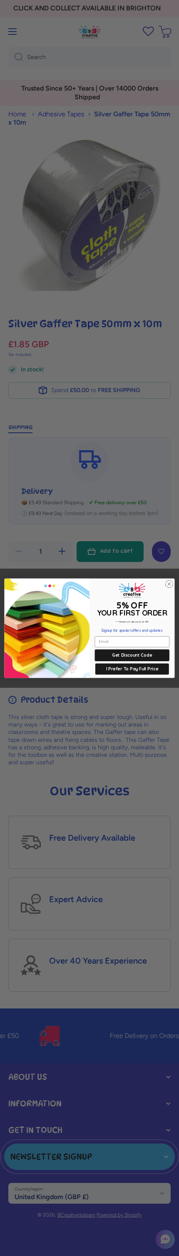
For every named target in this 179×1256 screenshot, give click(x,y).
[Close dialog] (169, 583)
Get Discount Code (132, 654)
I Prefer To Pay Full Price (132, 668)
